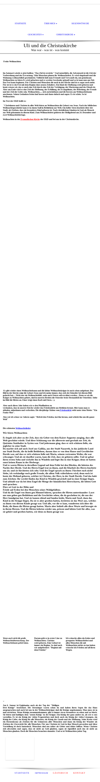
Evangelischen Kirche (30, 119)
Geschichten (35, 34)
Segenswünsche (80, 23)
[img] (50, 11)
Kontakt (79, 773)
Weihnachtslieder (23, 428)
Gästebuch (60, 773)
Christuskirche (64, 34)
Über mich (49, 23)
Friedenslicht (65, 410)
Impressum (41, 773)
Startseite (20, 23)
